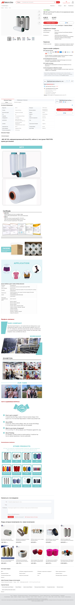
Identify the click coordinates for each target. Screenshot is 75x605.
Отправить (11, 517)
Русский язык (28, 596)
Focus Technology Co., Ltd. (37, 598)
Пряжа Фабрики (18, 587)
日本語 (50, 596)
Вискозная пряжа (60, 587)
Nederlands (39, 596)
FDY (38, 575)
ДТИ (2, 571)
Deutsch (35, 596)
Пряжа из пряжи (22, 573)
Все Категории (5, 5)
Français (23, 596)
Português (19, 596)
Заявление (15, 595)
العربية (43, 596)
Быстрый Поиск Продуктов (55, 595)
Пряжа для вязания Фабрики (40, 587)
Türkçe (59, 596)
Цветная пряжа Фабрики (27, 587)
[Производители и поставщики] (7, 2)
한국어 (47, 596)
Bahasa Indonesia (68, 596)
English (12, 596)
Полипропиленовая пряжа (6, 575)
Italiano (32, 596)
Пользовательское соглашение (23, 595)
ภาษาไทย (55, 596)
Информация (62, 595)
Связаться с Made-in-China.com (45, 595)
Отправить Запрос (51, 22)
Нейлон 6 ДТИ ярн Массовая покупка (8, 589)
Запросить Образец (68, 25)
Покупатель (52, 5)
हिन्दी (52, 596)
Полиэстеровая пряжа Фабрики (7, 587)
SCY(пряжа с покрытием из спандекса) (44, 571)
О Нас (11, 595)
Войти (73, 2)
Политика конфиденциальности (34, 595)
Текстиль (6, 7)
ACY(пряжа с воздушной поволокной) (26, 571)
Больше (2, 591)
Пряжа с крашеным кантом (60, 571)
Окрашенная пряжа (4, 573)
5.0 (60, 101)
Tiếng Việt (62, 596)
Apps (65, 5)
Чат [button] (67, 22)
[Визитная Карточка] (72, 105)
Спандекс (39, 573)
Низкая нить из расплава (23, 575)
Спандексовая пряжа (51, 587)
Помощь (59, 5)
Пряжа (10, 7)
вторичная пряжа (59, 573)
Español (15, 596)
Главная (2, 7)
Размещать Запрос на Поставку (31, 517)
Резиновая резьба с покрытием (61, 575)
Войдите (45, 95)
